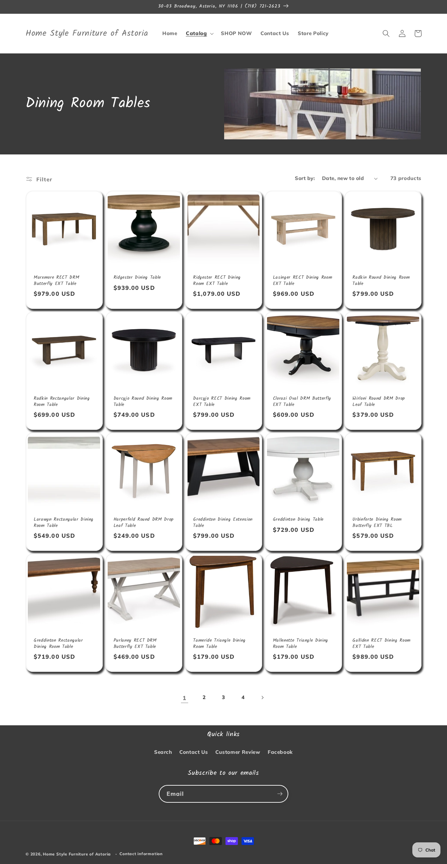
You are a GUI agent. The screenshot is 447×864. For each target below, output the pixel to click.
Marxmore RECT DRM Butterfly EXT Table (56, 281)
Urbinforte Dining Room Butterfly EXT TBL (377, 523)
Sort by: (305, 178)
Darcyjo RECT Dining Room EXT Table (222, 402)
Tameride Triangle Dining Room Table (219, 644)
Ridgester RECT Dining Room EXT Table (217, 281)
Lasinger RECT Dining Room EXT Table (302, 281)
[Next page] (262, 698)
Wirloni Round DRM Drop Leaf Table (378, 402)
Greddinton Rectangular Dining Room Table (58, 644)
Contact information (141, 853)
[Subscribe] (280, 794)
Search (163, 752)
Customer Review (237, 752)
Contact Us (193, 752)
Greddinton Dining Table (298, 520)
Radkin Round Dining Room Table (381, 281)
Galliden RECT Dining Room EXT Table (381, 644)
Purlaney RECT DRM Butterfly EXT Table (135, 644)
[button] (199, 33)
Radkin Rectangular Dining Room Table (62, 402)
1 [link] (185, 697)
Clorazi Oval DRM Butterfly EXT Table (302, 402)
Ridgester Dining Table (137, 278)
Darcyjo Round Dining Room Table (143, 402)
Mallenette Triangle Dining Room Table (300, 644)
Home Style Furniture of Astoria (77, 854)
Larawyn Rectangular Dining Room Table (64, 523)
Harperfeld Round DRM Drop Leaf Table (144, 523)
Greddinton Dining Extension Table (223, 523)
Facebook (280, 752)
